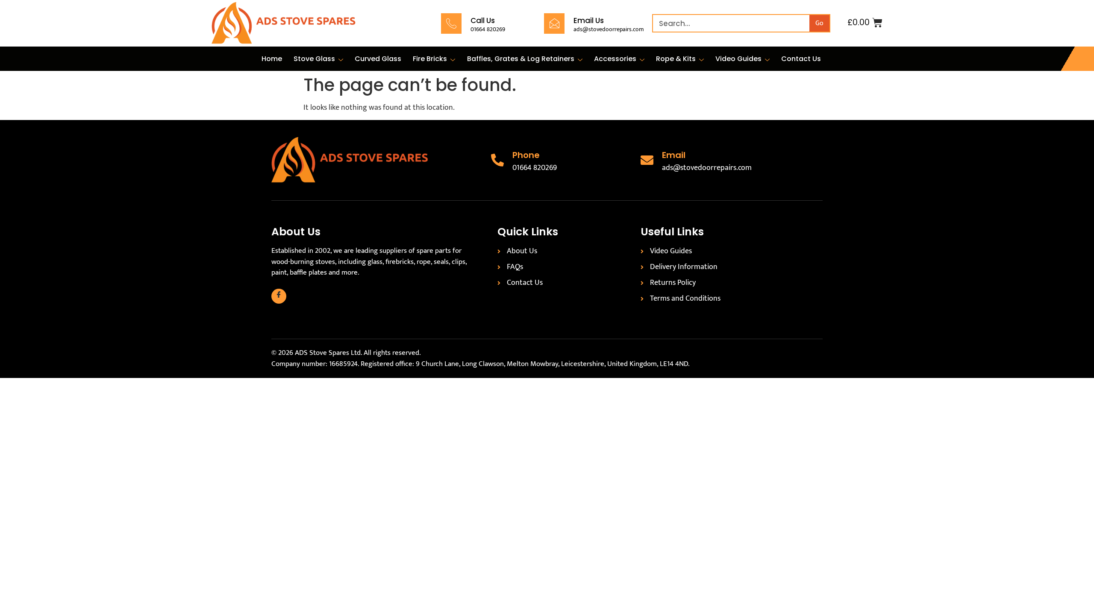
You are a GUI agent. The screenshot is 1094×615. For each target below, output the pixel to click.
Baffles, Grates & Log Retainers (520, 59)
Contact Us (801, 59)
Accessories (615, 59)
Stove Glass (314, 59)
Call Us (483, 20)
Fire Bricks (430, 59)
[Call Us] (451, 23)
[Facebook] (278, 296)
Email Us (588, 20)
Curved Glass (378, 59)
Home (272, 59)
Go (819, 23)
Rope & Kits (676, 59)
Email (673, 155)
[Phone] (497, 160)
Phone (526, 155)
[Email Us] (554, 23)
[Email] (647, 160)
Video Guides (738, 59)
